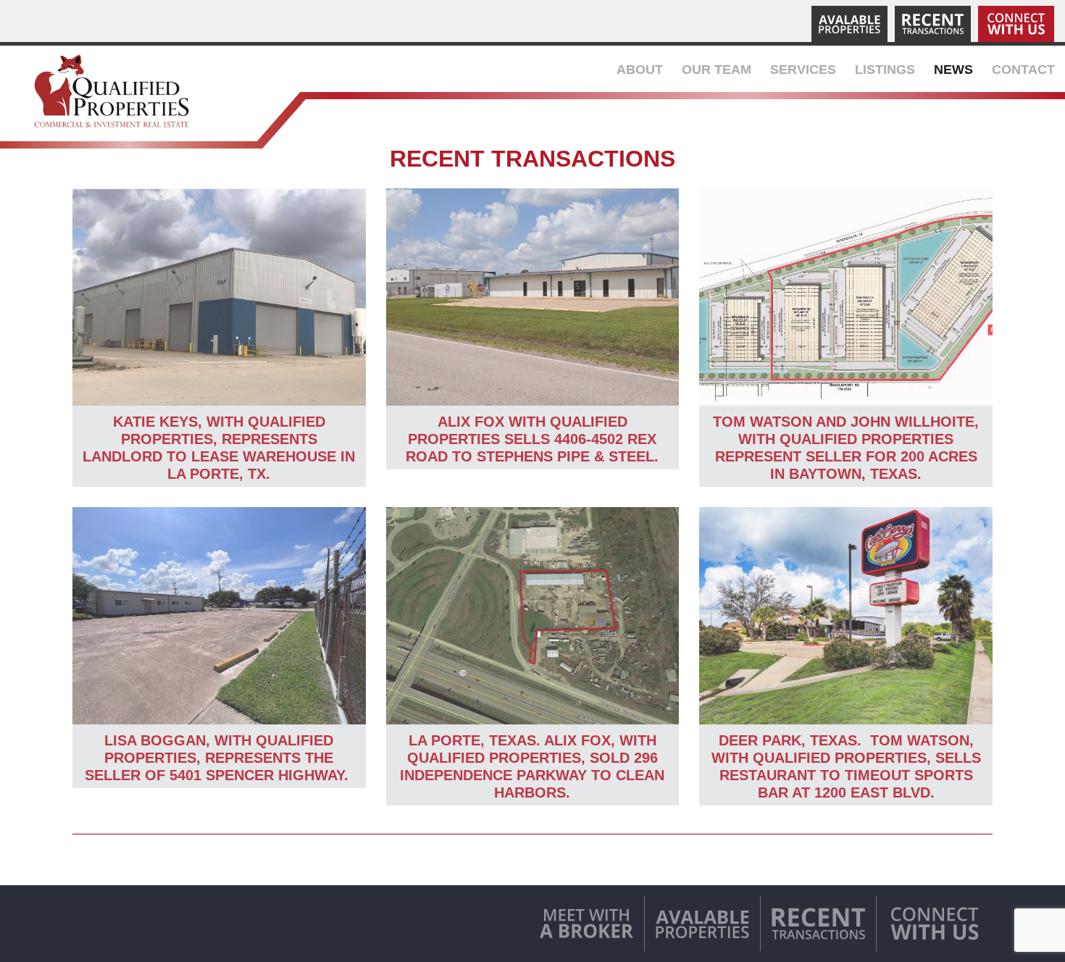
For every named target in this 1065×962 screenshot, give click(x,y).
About (640, 69)
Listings (885, 69)
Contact (1023, 69)
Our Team (716, 69)
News (953, 69)
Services (803, 69)
